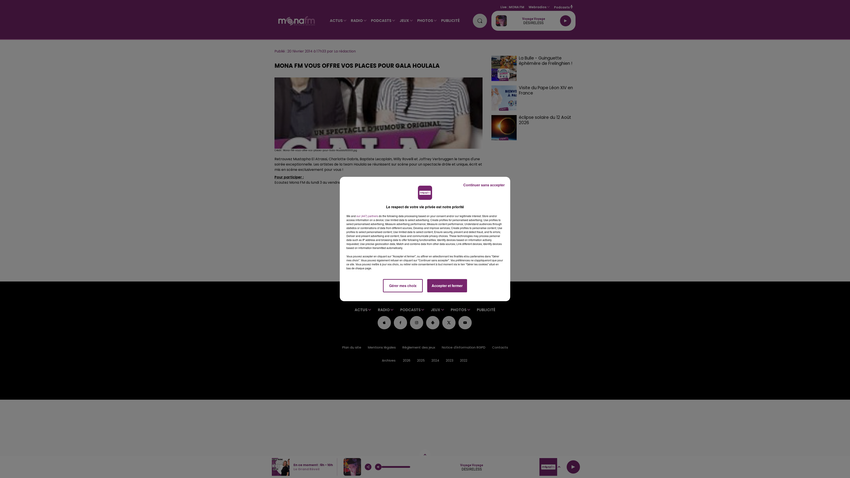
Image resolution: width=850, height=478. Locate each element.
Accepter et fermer (447, 285)
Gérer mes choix (403, 285)
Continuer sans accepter (484, 184)
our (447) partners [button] (367, 216)
